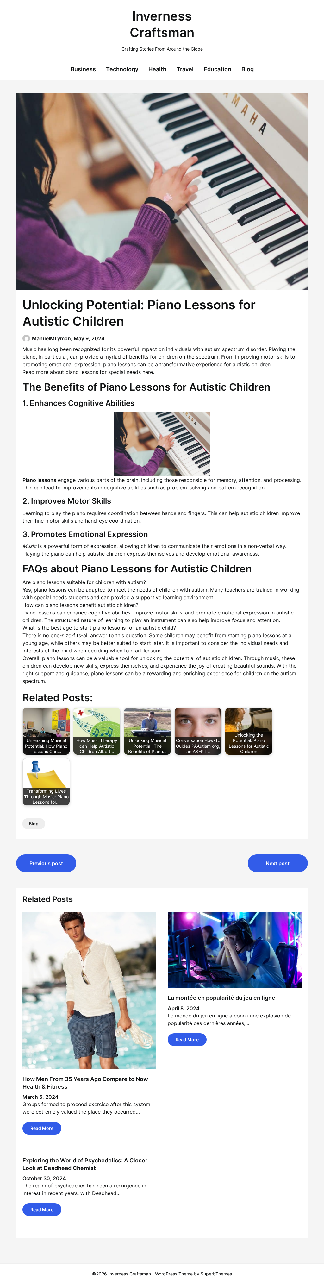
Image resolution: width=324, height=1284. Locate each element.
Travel (185, 69)
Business (83, 69)
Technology (122, 69)
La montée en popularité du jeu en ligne (221, 997)
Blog (247, 69)
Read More (41, 1128)
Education (217, 69)
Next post (278, 863)
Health (157, 69)
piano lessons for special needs (103, 372)
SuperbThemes (216, 1273)
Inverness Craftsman (162, 24)
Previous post (46, 863)
